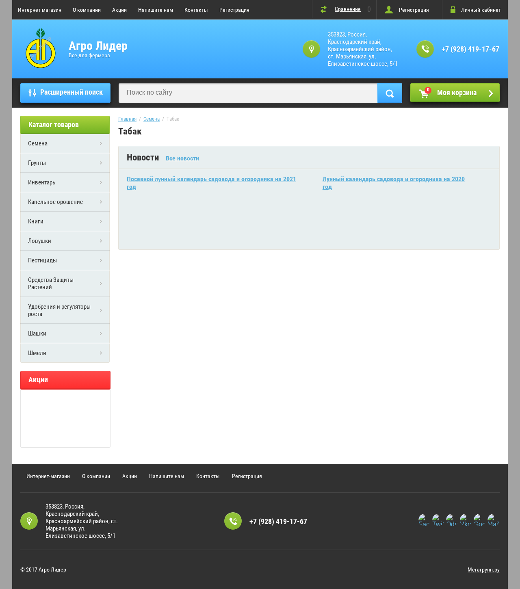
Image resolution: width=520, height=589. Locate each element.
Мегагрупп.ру (484, 569)
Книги (35, 221)
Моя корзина (452, 92)
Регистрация (234, 9)
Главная (127, 119)
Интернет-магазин (39, 9)
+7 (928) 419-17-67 (470, 49)
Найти (389, 93)
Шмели (37, 353)
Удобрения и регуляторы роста (59, 310)
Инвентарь (41, 182)
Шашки (37, 333)
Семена (38, 143)
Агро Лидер (98, 46)
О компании (87, 9)
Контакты (196, 9)
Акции (119, 9)
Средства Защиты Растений (51, 283)
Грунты (37, 163)
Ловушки (39, 241)
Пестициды (42, 260)
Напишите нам (155, 9)
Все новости (182, 158)
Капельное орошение (55, 202)
